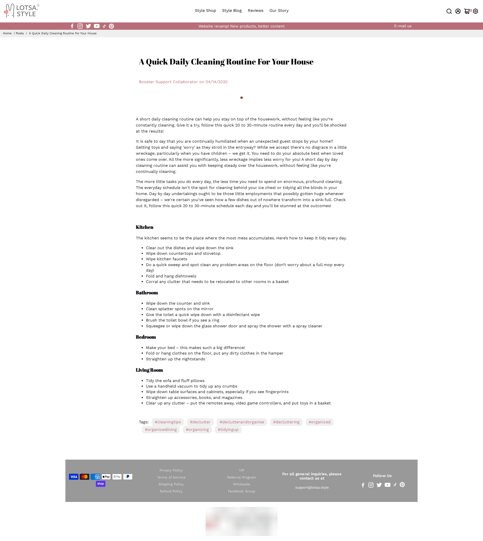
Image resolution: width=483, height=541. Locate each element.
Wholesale (241, 484)
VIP (241, 470)
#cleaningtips (168, 422)
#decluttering (286, 422)
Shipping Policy (171, 484)
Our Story (279, 10)
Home (7, 33)
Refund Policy (171, 491)
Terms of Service (171, 477)
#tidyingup (228, 429)
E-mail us (403, 26)
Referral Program (241, 477)
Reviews (255, 10)
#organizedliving (161, 429)
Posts (20, 33)
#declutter (200, 422)
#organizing (197, 429)
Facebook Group (241, 491)
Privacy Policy (171, 470)
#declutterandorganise (242, 422)
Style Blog (232, 10)
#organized (320, 422)
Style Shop (205, 10)
